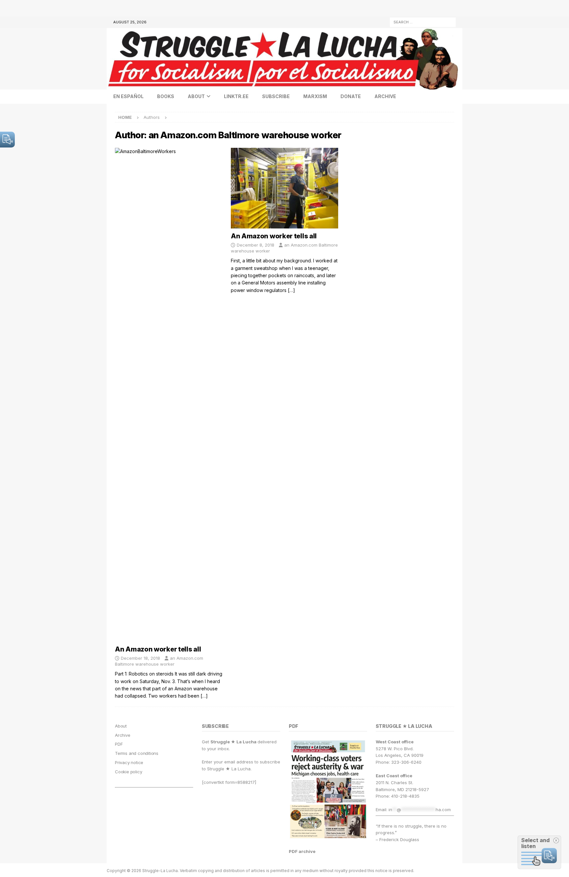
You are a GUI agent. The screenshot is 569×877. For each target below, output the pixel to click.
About (196, 96)
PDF (118, 744)
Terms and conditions (136, 753)
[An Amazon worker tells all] (168, 395)
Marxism (315, 96)
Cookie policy (128, 771)
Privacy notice (129, 762)
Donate (350, 96)
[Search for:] (423, 21)
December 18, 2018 (140, 658)
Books (165, 96)
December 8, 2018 (255, 245)
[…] (204, 696)
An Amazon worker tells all (158, 649)
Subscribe (276, 96)
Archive (385, 96)
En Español (128, 96)
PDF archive (302, 851)
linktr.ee (236, 96)
